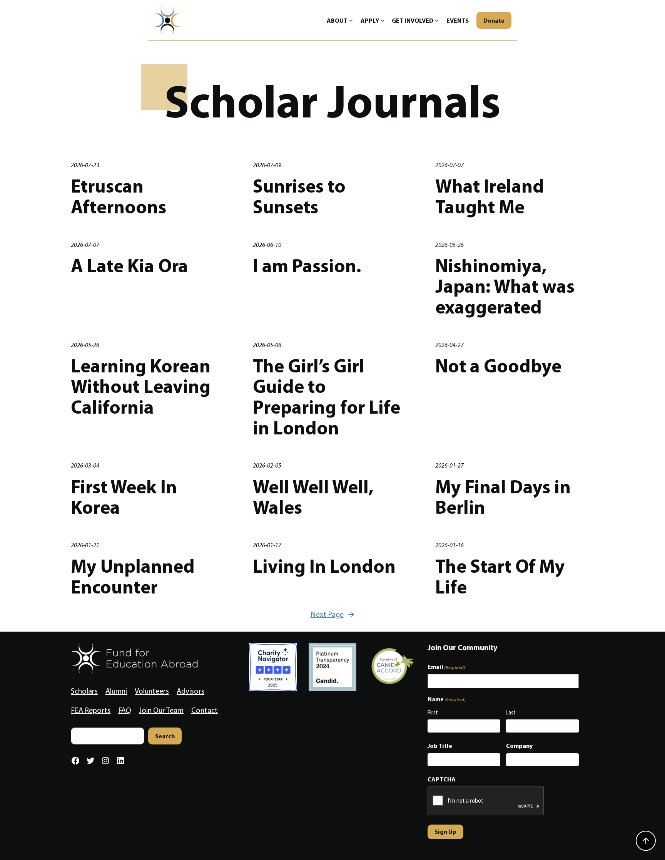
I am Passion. (307, 265)
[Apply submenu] (382, 20)
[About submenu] (351, 20)
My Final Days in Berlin (503, 497)
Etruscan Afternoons (118, 196)
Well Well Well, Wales (313, 497)
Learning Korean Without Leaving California (141, 386)
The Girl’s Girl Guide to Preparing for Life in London (326, 396)
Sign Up (445, 831)
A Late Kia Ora (129, 265)
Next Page (333, 614)
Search (165, 736)
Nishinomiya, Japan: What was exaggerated (505, 286)
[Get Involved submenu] (437, 20)
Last (511, 712)
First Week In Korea (124, 497)
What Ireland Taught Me (489, 196)
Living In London (324, 566)
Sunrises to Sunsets (299, 196)
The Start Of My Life (500, 576)
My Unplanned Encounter (133, 576)
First (433, 712)
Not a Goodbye (498, 365)
